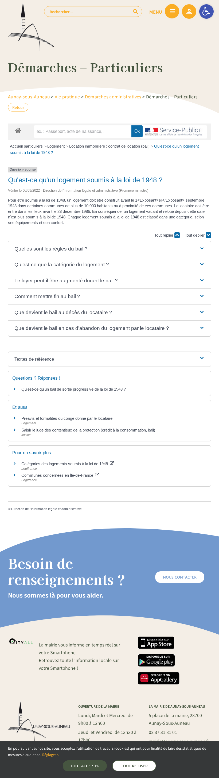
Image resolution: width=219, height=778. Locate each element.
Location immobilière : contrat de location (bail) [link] (110, 146)
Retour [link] (18, 107)
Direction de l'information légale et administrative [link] (46, 509)
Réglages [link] (49, 754)
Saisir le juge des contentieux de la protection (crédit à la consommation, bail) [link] (88, 430)
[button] (109, 249)
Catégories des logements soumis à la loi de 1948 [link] (65, 463)
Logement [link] (56, 146)
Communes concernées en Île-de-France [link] (57, 475)
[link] (206, 11)
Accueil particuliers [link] (27, 146)
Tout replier (164, 235)
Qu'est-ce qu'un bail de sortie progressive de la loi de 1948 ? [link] (73, 389)
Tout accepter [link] (85, 765)
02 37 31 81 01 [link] (163, 732)
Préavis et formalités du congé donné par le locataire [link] (66, 418)
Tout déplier (195, 235)
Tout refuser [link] (134, 765)
